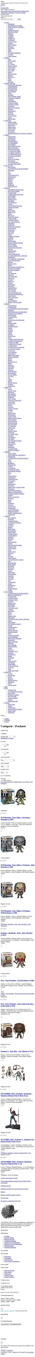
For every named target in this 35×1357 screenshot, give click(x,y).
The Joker (11, 579)
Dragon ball (11, 230)
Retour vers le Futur (13, 497)
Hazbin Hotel (12, 413)
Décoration (11, 106)
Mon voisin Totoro (13, 148)
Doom (9, 614)
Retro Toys (11, 77)
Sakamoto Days (12, 288)
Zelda (9, 669)
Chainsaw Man (12, 218)
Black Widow (12, 532)
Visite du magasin (9, 1270)
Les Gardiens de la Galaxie (15, 559)
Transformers (11, 444)
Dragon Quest (12, 616)
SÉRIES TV (11, 38)
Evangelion (11, 231)
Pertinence (4, 783)
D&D (9, 50)
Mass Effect (11, 640)
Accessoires (11, 132)
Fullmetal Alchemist (13, 236)
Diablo (10, 613)
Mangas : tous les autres (14, 302)
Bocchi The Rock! (13, 217)
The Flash (11, 577)
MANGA (10, 46)
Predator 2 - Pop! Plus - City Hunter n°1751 (17, 1051)
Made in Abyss (12, 264)
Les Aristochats (12, 352)
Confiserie (11, 99)
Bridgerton (11, 397)
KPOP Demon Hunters (14, 490)
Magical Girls (12, 177)
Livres (9, 117)
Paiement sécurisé (9, 1239)
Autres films (11, 386)
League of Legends (13, 635)
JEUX (9, 51)
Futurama (10, 407)
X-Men (10, 590)
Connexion (11, 12)
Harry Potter (11, 69)
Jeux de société (12, 116)
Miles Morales (12, 563)
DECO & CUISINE (13, 191)
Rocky (10, 500)
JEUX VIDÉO (12, 45)
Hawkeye (10, 553)
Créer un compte (21, 12)
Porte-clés (10, 114)
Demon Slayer (12, 228)
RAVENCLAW (12, 90)
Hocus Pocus (11, 336)
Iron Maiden (11, 675)
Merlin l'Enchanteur (13, 355)
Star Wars (10, 82)
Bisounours (11, 170)
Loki (9, 561)
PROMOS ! (11, 24)
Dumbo (10, 328)
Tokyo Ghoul (12, 296)
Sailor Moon (11, 284)
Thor (9, 580)
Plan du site (7, 1274)
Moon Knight (12, 564)
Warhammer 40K (13, 701)
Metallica (10, 679)
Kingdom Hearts (12, 632)
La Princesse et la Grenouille (16, 347)
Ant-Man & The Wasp (14, 522)
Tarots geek (11, 712)
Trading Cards (12, 690)
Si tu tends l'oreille (13, 162)
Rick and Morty (12, 424)
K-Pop (10, 677)
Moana (10, 360)
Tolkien (10, 706)
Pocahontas (11, 366)
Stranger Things (12, 431)
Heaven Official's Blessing (15, 243)
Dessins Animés (12, 66)
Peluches (10, 109)
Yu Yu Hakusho (12, 301)
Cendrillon (11, 325)
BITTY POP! (12, 61)
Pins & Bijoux (12, 101)
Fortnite (10, 625)
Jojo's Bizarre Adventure (15, 247)
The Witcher (11, 442)
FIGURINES (12, 144)
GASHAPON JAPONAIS (15, 194)
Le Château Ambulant (14, 153)
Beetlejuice (11, 463)
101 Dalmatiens (12, 317)
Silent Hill (11, 658)
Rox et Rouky (12, 373)
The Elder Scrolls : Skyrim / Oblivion (18, 619)
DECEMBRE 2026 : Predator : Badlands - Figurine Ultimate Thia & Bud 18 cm (16, 1095)
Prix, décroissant (5, 782)
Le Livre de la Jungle (14, 349)
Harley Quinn (12, 551)
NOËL (10, 93)
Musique (10, 75)
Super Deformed (12, 124)
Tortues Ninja (12, 506)
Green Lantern (12, 548)
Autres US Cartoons (13, 450)
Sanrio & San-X (12, 186)
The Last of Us (12, 661)
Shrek (9, 502)
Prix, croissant (14, 782)
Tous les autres (12, 685)
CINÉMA (11, 35)
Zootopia (10, 384)
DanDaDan (11, 223)
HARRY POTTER (13, 30)
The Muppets (11, 437)
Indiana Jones (12, 484)
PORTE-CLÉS (12, 199)
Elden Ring (11, 617)
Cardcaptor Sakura (13, 220)
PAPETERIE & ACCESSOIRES (17, 312)
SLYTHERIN (12, 91)
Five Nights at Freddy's (14, 624)
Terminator (11, 503)
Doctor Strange (12, 542)
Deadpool (10, 539)
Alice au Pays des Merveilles (16, 320)
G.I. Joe (10, 412)
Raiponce (10, 370)
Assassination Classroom (15, 206)
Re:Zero (10, 283)
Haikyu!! (10, 239)
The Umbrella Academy (15, 440)
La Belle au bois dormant (15, 341)
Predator (10, 495)
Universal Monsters (13, 510)
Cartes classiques (13, 698)
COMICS (10, 37)
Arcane (10, 389)
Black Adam (11, 529)
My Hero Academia (13, 270)
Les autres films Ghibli (14, 164)
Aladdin (10, 318)
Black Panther (12, 531)
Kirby (9, 173)
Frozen (10, 333)
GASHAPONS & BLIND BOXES (18, 169)
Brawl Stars (11, 606)
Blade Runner (12, 465)
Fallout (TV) (11, 403)
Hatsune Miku (12, 241)
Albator (10, 204)
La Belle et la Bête (13, 342)
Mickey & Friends (13, 357)
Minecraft (10, 643)
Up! (9, 378)
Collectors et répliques (14, 98)
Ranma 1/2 (11, 281)
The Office (11, 439)
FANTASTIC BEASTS (15, 85)
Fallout (10, 621)
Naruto (10, 272)
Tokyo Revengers (13, 297)
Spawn (10, 571)
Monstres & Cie (12, 362)
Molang (10, 180)
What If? (10, 587)
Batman (10, 527)
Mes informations (13, 11)
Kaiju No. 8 (11, 252)
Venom (10, 584)
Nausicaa (10, 157)
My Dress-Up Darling (14, 268)
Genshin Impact (12, 627)
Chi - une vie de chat (14, 222)
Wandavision (11, 585)
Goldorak (10, 238)
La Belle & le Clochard (14, 344)
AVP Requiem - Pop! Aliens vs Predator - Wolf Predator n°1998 (16, 912)
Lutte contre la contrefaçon (11, 1261)
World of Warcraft (13, 666)
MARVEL (11, 519)
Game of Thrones (13, 408)
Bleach (10, 214)
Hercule (10, 334)
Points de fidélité (9, 1238)
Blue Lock (11, 215)
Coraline (10, 466)
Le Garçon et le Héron (14, 156)
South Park (11, 432)
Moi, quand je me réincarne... (16, 267)
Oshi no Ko (11, 278)
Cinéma (10, 62)
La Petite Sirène (12, 346)
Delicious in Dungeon (14, 227)
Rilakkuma (11, 185)
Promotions (7, 1256)
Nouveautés (7, 1258)
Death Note (11, 225)
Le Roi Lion (11, 350)
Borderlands (11, 605)
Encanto (10, 329)
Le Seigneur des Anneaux (15, 691)
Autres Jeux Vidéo (13, 670)
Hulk (9, 555)
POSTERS (11, 201)
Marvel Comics (12, 74)
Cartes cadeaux (12, 56)
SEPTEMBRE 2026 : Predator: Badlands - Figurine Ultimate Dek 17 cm (16, 1163)
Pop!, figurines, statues (14, 96)
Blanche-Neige (12, 323)
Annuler (3, 1350)
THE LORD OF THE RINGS (16, 455)
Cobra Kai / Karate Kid (14, 400)
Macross (10, 262)
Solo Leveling (12, 289)
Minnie (10, 358)
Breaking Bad (12, 395)
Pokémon (10, 653)
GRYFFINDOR (12, 87)
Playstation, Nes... (13, 651)
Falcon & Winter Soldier (15, 545)
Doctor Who (11, 402)
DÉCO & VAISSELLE (14, 595)
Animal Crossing (13, 598)
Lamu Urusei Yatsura (14, 254)
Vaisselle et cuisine (13, 104)
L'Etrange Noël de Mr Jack (15, 339)
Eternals (10, 543)
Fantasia (10, 331)
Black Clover (11, 212)
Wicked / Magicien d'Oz (15, 513)
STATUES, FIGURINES (15, 313)
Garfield (10, 410)
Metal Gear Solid (13, 642)
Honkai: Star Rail (13, 630)
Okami (10, 648)
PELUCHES (11, 140)
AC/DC (10, 674)
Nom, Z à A (22, 782)
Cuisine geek (11, 707)
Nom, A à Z (29, 782)
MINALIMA (11, 119)
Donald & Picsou (13, 326)
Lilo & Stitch (11, 354)
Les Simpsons (12, 426)
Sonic (9, 659)
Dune (9, 473)
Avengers (10, 526)
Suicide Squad (12, 574)
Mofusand (11, 178)
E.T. (9, 474)
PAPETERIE (12, 136)
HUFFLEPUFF (12, 88)
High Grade (11, 125)
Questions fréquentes (10, 1247)
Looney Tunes (12, 416)
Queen (10, 683)
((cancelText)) (5, 1324)
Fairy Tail (10, 233)
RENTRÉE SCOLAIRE (15, 25)
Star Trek (10, 429)
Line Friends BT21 (13, 175)
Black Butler (11, 210)
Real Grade (11, 130)
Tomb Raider (11, 664)
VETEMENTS (12, 202)
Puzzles (10, 699)
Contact (3, 4)
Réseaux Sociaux (9, 1277)
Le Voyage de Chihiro (14, 151)
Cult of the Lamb (13, 608)
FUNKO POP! (12, 193)
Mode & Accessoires (14, 107)
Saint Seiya (11, 286)
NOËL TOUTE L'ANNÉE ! (16, 27)
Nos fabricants (8, 1260)
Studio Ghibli (12, 711)
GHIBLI (10, 43)
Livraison (7, 1236)
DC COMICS (12, 518)
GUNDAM (11, 40)
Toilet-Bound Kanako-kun (15, 294)
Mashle (10, 265)
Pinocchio (11, 368)
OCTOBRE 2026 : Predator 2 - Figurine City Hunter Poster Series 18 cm (17, 1140)
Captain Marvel (12, 535)
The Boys (10, 436)
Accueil (6, 22)
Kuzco (10, 338)
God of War (11, 629)
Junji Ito (10, 249)
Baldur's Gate (12, 603)
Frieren (10, 235)
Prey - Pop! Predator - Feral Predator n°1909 (17, 980)
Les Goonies (11, 481)
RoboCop (10, 498)
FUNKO (10, 29)
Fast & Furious (12, 476)
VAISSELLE (12, 138)
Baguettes (10, 95)
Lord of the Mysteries (14, 260)
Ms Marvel (11, 566)
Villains (10, 379)
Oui (6, 745)
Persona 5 (10, 650)
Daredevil (10, 537)
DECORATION (12, 141)
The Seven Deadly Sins (14, 292)
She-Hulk (10, 569)
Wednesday (11, 447)
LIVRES (10, 54)
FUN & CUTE (12, 42)
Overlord (10, 280)
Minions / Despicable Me (15, 492)
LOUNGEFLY (12, 305)
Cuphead (10, 609)
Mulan (10, 363)
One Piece (11, 275)
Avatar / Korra (12, 391)
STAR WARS (12, 453)
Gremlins (10, 482)
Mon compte (4, 11)
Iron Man (10, 556)
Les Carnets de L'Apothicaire (16, 259)
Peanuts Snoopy (12, 421)
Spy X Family (12, 291)
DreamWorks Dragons (14, 471)
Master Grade (12, 127)
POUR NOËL (12, 315)
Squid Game (11, 428)
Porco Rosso (11, 161)
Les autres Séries (12, 449)
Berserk (10, 209)
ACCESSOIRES (13, 143)
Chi (9, 172)
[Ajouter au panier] (1, 945)
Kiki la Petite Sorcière (14, 146)
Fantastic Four (12, 547)
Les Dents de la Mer (13, 469)
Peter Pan (10, 365)
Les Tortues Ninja (13, 434)
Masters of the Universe (14, 418)
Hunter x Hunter (12, 246)
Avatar (10, 461)
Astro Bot (10, 601)
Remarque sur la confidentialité (13, 1244)
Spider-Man (11, 572)
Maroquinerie (12, 111)
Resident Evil (12, 654)
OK (19, 19)
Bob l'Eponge (12, 394)
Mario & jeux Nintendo (14, 638)
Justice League (12, 558)
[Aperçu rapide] (1, 831)
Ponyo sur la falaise (13, 159)
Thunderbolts (11, 582)
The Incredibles (12, 375)
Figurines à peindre (13, 695)
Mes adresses (22, 11)
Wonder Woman (12, 588)
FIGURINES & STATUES (16, 190)
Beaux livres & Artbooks (15, 709)
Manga (10, 72)
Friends (10, 405)
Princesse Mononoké (14, 149)
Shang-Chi (11, 568)
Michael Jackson (12, 680)
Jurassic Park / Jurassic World (16, 487)
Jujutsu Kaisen (12, 251)
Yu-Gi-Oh (11, 667)
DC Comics (11, 64)
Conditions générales (10, 1241)
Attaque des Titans (13, 207)
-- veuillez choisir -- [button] (6, 780)
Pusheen (10, 183)
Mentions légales (9, 1246)
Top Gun (10, 505)
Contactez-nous (8, 1275)
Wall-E (10, 381)
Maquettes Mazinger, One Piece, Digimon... (20, 133)
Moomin (10, 181)
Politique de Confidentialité (12, 1242)
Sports (9, 80)
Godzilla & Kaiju (13, 479)
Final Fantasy (12, 622)
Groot (9, 550)
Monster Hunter (12, 646)
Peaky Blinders (12, 420)
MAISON (11, 310)
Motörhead (11, 682)
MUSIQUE (11, 48)
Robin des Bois (12, 371)
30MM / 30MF (12, 122)
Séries (9, 79)
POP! (9, 59)
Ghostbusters (11, 477)
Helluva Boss (12, 415)
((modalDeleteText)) (15, 1324)
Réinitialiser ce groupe (7, 738)
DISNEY (10, 33)
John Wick (11, 486)
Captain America (12, 534)
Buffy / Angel (12, 399)
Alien (9, 460)
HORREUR (11, 457)
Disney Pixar (11, 67)
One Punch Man (12, 276)
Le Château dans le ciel (14, 154)
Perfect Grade (12, 128)
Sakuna (10, 656)
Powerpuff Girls (12, 423)
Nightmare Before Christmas (16, 494)
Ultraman (10, 299)
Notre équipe (8, 1272)
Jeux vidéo (11, 70)
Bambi (10, 321)
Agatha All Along (13, 521)
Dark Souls (11, 611)
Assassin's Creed (12, 600)
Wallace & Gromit (13, 511)
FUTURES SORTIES (14, 53)
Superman (11, 576)
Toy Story (11, 376)
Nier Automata (12, 273)
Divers (10, 540)
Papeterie (10, 112)
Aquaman (10, 524)
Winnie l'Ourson (12, 383)
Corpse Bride (11, 468)
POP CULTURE (13, 32)
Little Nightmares (13, 637)
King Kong (11, 489)
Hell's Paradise (12, 244)
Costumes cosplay (13, 103)
